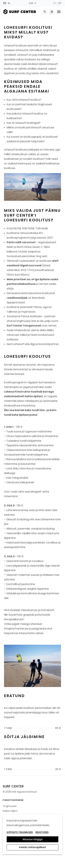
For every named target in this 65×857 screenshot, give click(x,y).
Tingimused (9, 806)
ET (60, 3)
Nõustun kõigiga (32, 839)
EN (54, 3)
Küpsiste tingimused (20, 832)
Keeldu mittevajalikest (32, 847)
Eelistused (42, 832)
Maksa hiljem (10, 811)
